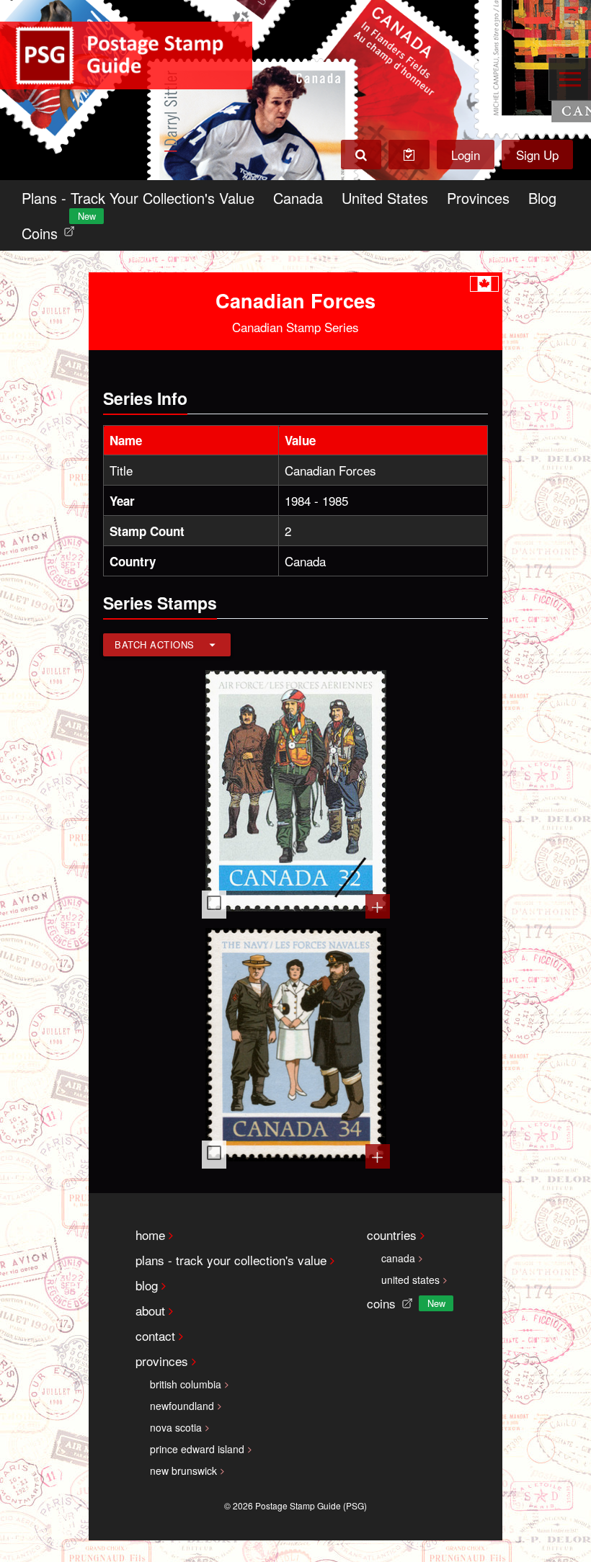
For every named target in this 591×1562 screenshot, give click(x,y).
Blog (542, 197)
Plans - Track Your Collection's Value (138, 197)
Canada (298, 197)
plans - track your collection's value (230, 1260)
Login (465, 155)
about (150, 1310)
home (150, 1235)
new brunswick (183, 1470)
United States (385, 197)
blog (146, 1285)
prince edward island (197, 1449)
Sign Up (537, 155)
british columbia (185, 1384)
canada (398, 1258)
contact (155, 1335)
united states (410, 1279)
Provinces (478, 197)
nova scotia (176, 1427)
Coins (51, 229)
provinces (161, 1361)
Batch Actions (155, 644)
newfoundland (182, 1405)
